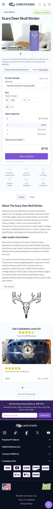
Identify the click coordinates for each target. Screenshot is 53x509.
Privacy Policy (26, 503)
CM (12, 107)
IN (7, 107)
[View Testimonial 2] (26, 388)
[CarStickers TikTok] (15, 433)
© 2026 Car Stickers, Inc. (26, 496)
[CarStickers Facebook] (26, 433)
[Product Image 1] (21, 54)
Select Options (26, 156)
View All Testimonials (27, 394)
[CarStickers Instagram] (4, 433)
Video (32, 197)
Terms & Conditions (26, 499)
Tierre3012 (43, 69)
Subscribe (44, 415)
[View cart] (49, 4)
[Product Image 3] (28, 54)
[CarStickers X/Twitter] (37, 433)
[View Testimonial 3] (30, 388)
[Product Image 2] (24, 54)
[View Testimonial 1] (23, 388)
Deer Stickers (9, 12)
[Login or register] (44, 4)
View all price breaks (14, 139)
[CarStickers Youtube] (48, 433)
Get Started (9, 286)
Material (8, 81)
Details (21, 197)
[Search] (39, 4)
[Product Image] (32, 54)
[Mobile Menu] (3, 4)
